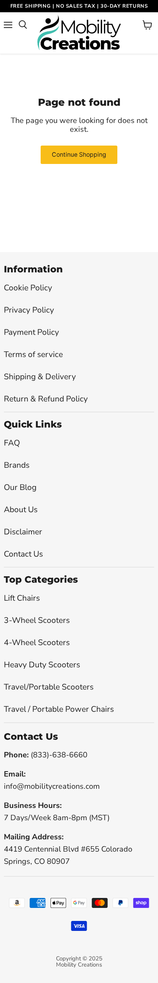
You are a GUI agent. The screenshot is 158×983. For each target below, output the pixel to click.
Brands (17, 465)
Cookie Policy (28, 287)
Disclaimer (23, 531)
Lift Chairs (22, 598)
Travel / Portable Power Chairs (59, 709)
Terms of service (33, 354)
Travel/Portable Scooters (49, 687)
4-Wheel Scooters (37, 642)
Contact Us (23, 554)
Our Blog (20, 487)
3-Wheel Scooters (37, 620)
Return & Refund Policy (46, 398)
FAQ (12, 442)
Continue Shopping (79, 154)
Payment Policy (31, 332)
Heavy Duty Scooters (42, 664)
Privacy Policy (29, 310)
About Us (21, 509)
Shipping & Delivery (40, 376)
